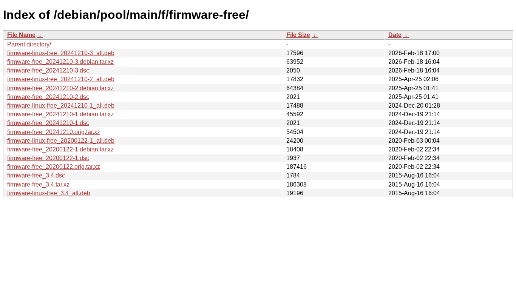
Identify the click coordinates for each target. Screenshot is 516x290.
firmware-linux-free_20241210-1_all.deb (60, 105)
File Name (21, 35)
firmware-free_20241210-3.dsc (48, 70)
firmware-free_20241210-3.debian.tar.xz (60, 62)
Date (395, 35)
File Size (298, 35)
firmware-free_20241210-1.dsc (48, 123)
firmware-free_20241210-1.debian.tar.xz (60, 114)
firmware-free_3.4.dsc (36, 175)
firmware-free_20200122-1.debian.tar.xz (60, 149)
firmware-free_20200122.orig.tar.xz (53, 167)
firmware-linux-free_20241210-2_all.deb (60, 79)
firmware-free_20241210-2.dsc (48, 97)
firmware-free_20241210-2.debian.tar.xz (60, 88)
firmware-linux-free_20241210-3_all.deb (60, 53)
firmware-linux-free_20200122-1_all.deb (60, 140)
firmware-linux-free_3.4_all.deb (48, 193)
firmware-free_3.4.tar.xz (38, 184)
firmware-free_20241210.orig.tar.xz (53, 132)
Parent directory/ (29, 44)
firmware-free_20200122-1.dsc (48, 158)
